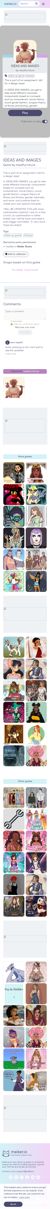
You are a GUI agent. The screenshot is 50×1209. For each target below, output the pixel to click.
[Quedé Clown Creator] (13, 581)
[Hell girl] (36, 494)
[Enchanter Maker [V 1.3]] (13, 906)
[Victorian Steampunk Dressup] (36, 559)
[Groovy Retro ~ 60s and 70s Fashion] (13, 841)
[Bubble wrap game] (13, 993)
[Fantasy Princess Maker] (36, 472)
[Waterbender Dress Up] (36, 884)
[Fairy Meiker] (36, 581)
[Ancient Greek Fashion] (36, 647)
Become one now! (25, 327)
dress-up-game (16, 76)
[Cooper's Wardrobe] (13, 819)
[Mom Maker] (36, 1080)
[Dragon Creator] (13, 972)
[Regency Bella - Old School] (13, 797)
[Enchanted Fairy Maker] (13, 862)
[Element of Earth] (13, 1015)
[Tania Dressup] (13, 1037)
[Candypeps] (36, 1037)
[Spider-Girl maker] (36, 906)
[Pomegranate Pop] (36, 1015)
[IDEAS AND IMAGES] (13, 387)
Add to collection (16, 254)
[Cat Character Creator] (13, 647)
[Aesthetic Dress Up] (13, 884)
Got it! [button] (13, 1204)
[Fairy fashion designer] (36, 819)
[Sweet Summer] (13, 690)
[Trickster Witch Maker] (13, 712)
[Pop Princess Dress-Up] (36, 1058)
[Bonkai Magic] (36, 797)
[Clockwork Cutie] (36, 972)
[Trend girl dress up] (36, 712)
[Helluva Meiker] (13, 494)
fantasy (30, 76)
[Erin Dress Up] (36, 993)
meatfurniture (26, 70)
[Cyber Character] (13, 516)
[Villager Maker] (13, 1058)
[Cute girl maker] (36, 516)
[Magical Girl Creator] (36, 841)
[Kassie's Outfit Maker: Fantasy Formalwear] (13, 1080)
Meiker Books (24, 246)
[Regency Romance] (13, 538)
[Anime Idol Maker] (36, 862)
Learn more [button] (24, 1197)
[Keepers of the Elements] (13, 668)
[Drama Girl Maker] (13, 472)
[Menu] (43, 4)
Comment (25, 332)
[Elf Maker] (13, 734)
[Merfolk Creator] (13, 559)
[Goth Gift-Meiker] (36, 538)
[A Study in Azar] (36, 690)
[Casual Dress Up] (36, 734)
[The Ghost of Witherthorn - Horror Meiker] (13, 755)
